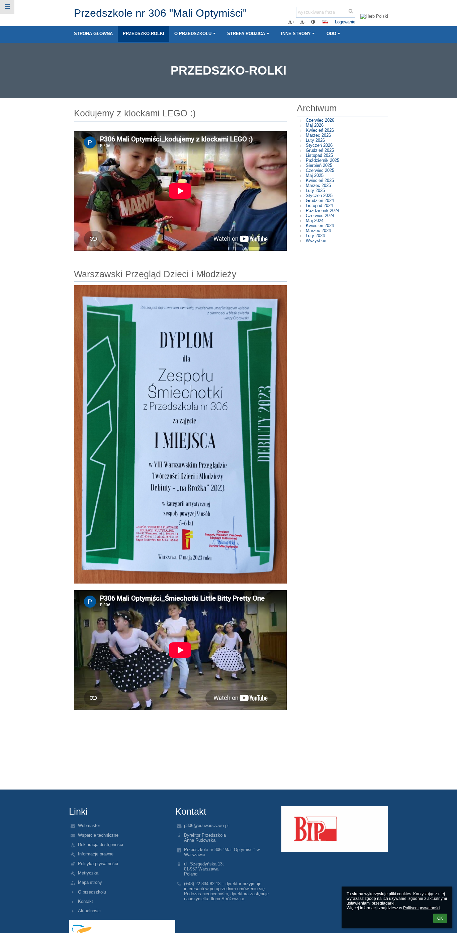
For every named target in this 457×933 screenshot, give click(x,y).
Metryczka (88, 872)
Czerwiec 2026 (320, 120)
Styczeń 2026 (319, 145)
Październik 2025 (322, 160)
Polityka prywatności (98, 863)
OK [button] (440, 918)
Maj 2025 (315, 175)
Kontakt (85, 901)
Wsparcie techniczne (98, 835)
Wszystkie (316, 240)
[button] (313, 22)
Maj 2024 (315, 220)
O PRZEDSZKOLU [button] (192, 33)
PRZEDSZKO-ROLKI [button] (143, 33)
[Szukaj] (351, 11)
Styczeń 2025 (319, 195)
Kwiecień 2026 (320, 130)
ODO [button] (331, 33)
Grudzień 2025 (320, 150)
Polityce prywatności (421, 908)
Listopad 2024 (319, 205)
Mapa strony (90, 882)
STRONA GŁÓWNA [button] (93, 33)
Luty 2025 (315, 190)
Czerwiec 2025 (320, 170)
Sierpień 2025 (319, 165)
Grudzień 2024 (320, 200)
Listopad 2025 (319, 155)
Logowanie (345, 21)
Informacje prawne (95, 853)
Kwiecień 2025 (320, 180)
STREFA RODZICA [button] (246, 33)
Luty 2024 (315, 235)
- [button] (304, 21)
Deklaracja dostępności (100, 844)
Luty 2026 (315, 140)
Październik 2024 (322, 210)
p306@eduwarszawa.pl (206, 825)
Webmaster (89, 825)
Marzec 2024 (318, 230)
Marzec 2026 (318, 135)
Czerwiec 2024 (320, 215)
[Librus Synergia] (334, 829)
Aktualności (89, 910)
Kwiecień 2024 (320, 225)
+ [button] (293, 21)
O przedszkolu (92, 892)
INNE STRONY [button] (296, 33)
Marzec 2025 (318, 185)
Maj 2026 (315, 125)
